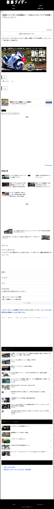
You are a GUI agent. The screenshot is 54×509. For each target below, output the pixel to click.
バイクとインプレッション (8, 113)
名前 (3, 272)
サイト (3, 283)
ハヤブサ (17, 113)
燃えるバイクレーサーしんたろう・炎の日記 (17, 469)
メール (4, 277)
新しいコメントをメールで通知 (12, 297)
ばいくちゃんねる (9, 467)
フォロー (50, 102)
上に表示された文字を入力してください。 (14, 291)
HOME (13, 504)
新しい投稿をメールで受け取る (12, 299)
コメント (4, 255)
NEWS (4, 110)
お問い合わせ (40, 504)
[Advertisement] (27, 23)
